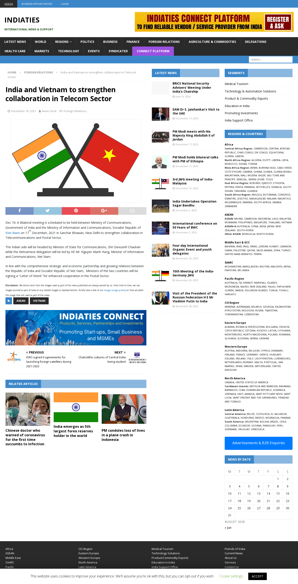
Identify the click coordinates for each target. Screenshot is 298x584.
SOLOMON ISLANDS (256, 290)
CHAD (240, 152)
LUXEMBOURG (282, 358)
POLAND (273, 334)
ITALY (250, 358)
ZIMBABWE (231, 206)
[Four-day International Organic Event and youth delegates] (160, 250)
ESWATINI (230, 198)
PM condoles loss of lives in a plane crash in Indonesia (123, 435)
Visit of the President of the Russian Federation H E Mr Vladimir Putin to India (195, 297)
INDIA (263, 226)
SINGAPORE (260, 222)
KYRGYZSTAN (232, 310)
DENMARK (277, 350)
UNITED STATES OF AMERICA (252, 382)
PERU (280, 425)
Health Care (15, 51)
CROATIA (284, 326)
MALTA (259, 362)
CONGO (248, 152)
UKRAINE (264, 338)
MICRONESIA (232, 286)
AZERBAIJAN (243, 306)
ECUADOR (244, 425)
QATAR (251, 250)
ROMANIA (284, 334)
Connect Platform (153, 51)
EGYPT (267, 160)
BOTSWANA (269, 194)
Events (94, 51)
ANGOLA (257, 194)
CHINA (254, 226)
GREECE (263, 354)
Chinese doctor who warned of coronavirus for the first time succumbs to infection (25, 437)
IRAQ (246, 246)
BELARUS (256, 306)
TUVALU (283, 290)
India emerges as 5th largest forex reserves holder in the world (73, 431)
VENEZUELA (257, 429)
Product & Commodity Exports (246, 98)
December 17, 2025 (187, 118)
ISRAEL (254, 246)
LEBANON (285, 246)
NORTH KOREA (265, 234)
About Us (231, 558)
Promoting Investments (241, 113)
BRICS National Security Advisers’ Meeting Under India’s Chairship (192, 87)
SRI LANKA (243, 270)
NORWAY (248, 362)
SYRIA (277, 250)
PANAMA (286, 417)
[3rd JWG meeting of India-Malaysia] (160, 184)
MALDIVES (276, 266)
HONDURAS (247, 417)
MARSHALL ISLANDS (265, 282)
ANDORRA (241, 350)
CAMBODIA (250, 218)
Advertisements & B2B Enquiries (258, 442)
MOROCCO (231, 163)
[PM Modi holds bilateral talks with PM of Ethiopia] (160, 161)
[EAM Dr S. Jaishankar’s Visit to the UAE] (160, 114)
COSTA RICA (263, 414)
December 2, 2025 (186, 210)
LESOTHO (242, 198)
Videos (8, 3)
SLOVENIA (243, 338)
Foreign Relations (164, 42)
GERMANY (252, 354)
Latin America (87, 567)
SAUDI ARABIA (264, 250)
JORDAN (263, 246)
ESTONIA (250, 330)
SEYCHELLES (263, 187)
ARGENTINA (252, 421)
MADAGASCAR (257, 198)
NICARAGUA (272, 417)
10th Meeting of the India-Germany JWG (193, 273)
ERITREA (229, 187)
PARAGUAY (269, 425)
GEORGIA (268, 306)
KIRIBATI (248, 282)
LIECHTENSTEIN (263, 358)
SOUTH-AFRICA (262, 202)
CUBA (242, 390)
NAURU (244, 286)
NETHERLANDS (233, 362)
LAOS (275, 218)
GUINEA (267, 171)
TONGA (273, 290)
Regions (62, 42)
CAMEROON (260, 148)
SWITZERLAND (263, 366)
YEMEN (257, 254)
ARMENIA (230, 306)
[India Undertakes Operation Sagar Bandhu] (160, 206)
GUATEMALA (232, 417)
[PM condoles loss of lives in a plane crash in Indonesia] (124, 409)
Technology (68, 51)
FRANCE (240, 354)
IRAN (239, 246)
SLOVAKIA (230, 338)
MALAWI (271, 198)
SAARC (9, 562)
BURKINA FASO (267, 167)
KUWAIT (274, 246)
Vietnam (39, 301)
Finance (133, 42)
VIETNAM (286, 222)
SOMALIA (276, 187)
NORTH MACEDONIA (255, 334)
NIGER (261, 175)
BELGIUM (254, 350)
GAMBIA (247, 171)
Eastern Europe (89, 553)
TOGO (269, 179)
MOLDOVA (248, 310)
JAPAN (270, 226)
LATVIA (272, 330)
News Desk (49, 111)
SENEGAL (241, 179)
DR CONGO (261, 152)
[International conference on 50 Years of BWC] (160, 228)
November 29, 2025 (187, 258)
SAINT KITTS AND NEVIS (269, 393)
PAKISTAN (230, 270)
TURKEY (286, 250)
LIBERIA (276, 160)
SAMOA (239, 290)
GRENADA (230, 393)
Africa (9, 549)
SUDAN (243, 163)
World (40, 42)
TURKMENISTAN (234, 314)
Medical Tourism (236, 84)
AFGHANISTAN (233, 266)
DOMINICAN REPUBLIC (259, 390)
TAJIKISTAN (271, 310)
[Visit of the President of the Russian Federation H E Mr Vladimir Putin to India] (160, 298)
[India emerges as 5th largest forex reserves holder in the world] (76, 407)
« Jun (228, 527)
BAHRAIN (230, 246)
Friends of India (235, 549)
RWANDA (249, 187)
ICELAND (230, 358)
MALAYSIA (285, 218)
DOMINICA (279, 390)
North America (88, 562)
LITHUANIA (284, 330)
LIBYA (285, 160)
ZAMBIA (276, 202)
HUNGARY (275, 354)
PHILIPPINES (245, 222)
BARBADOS (231, 390)
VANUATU (230, 294)
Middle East (13, 558)
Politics (87, 42)
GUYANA (256, 425)
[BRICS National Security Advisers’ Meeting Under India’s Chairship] (160, 88)
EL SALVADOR (279, 414)
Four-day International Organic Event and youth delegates (192, 249)
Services (230, 562)
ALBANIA (230, 326)
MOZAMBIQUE (233, 202)
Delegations (255, 42)
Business (110, 42)
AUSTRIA (230, 350)
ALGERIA (256, 160)
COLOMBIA (231, 425)
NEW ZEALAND (258, 286)
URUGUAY (244, 429)
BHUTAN (264, 266)
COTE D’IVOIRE (233, 171)
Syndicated (118, 51)
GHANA (257, 171)
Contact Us (232, 567)
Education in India (237, 106)
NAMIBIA (247, 202)
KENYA (239, 187)
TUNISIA (252, 163)
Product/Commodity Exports (170, 558)
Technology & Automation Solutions (250, 91)
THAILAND (274, 222)
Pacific (9, 567)
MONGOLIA (248, 234)
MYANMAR (231, 222)
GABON (239, 156)
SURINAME (231, 429)
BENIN (253, 167)
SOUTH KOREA (245, 230)
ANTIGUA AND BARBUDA (264, 386)
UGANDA (252, 190)
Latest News (15, 42)
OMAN (228, 250)
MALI (243, 175)
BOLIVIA (264, 421)
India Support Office (239, 120)
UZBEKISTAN (251, 314)
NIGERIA (252, 175)
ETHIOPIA (278, 183)
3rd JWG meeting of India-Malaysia (193, 181)
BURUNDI (255, 183)
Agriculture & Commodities (212, 42)
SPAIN (239, 366)
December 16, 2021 (23, 111)
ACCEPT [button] (257, 576)
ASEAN (21, 301)
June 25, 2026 (183, 96)
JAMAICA (249, 393)
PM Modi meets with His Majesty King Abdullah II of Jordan (194, 135)
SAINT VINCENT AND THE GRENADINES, (255, 397)
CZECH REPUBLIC (234, 330)
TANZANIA (240, 190)
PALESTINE (239, 250)
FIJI (240, 282)
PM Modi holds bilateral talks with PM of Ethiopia (195, 159)
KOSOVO (262, 330)
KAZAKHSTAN (283, 306)
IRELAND (241, 358)
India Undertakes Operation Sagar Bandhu (194, 203)
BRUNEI (238, 218)
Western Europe (89, 558)
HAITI (240, 393)
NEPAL (287, 266)
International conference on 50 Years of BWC (195, 225)
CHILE (283, 421)
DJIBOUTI (267, 183)
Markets (41, 51)
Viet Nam (12, 233)
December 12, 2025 (187, 188)
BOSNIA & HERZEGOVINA (250, 326)
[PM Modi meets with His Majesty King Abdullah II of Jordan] (160, 136)
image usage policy (115, 290)
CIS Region (85, 549)
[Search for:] (271, 59)
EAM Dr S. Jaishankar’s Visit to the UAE (196, 111)
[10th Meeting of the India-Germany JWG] (160, 275)
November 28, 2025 (187, 306)
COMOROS (284, 194)
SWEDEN (248, 366)
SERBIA (254, 338)
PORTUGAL (270, 362)
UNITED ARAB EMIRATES (238, 254)
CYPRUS (265, 350)
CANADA (229, 382)
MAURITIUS (284, 198)
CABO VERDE (284, 167)
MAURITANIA (232, 175)
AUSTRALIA (243, 226)
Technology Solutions (166, 553)
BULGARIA (272, 326)
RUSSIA (259, 310)
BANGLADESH (250, 266)
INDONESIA (264, 218)
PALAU (272, 286)
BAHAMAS (284, 386)
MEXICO (259, 417)
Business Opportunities (37, 3)
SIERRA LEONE (256, 179)
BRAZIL (274, 421)
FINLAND (230, 354)
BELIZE (251, 414)
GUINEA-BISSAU (282, 171)
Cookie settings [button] (231, 576)
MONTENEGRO (233, 334)
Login (65, 3)
